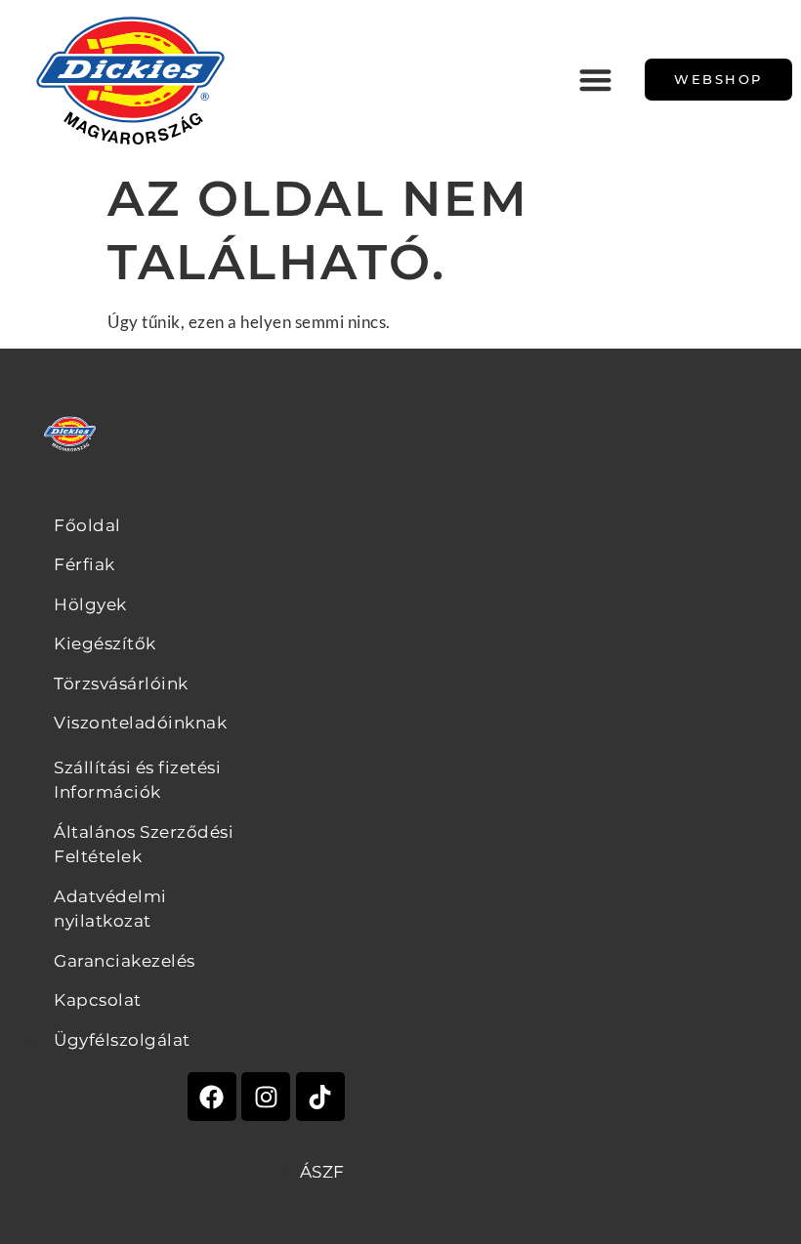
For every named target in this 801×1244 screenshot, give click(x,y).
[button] (596, 79)
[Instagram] (265, 1096)
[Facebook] (212, 1096)
